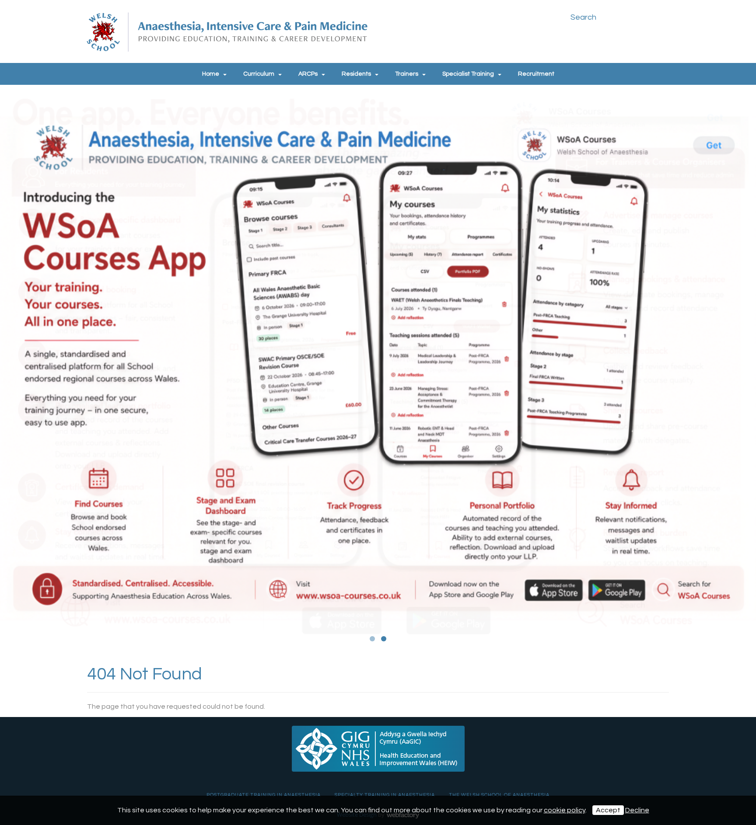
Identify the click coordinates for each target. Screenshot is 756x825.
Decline (637, 810)
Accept (608, 810)
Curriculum (258, 74)
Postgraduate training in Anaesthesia (263, 795)
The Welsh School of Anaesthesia (499, 795)
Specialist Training (468, 74)
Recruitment (536, 74)
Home (210, 74)
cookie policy (564, 810)
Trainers (406, 74)
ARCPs (308, 74)
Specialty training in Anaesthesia (385, 795)
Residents (356, 74)
